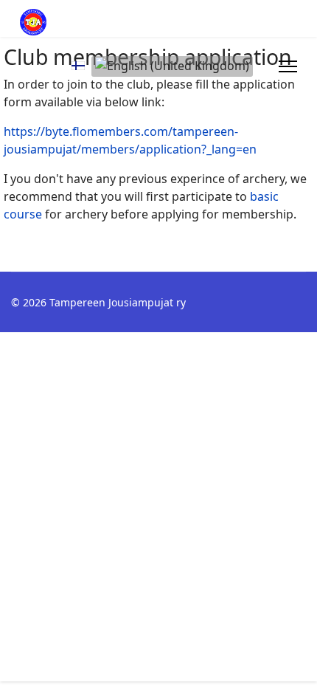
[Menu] (288, 66)
